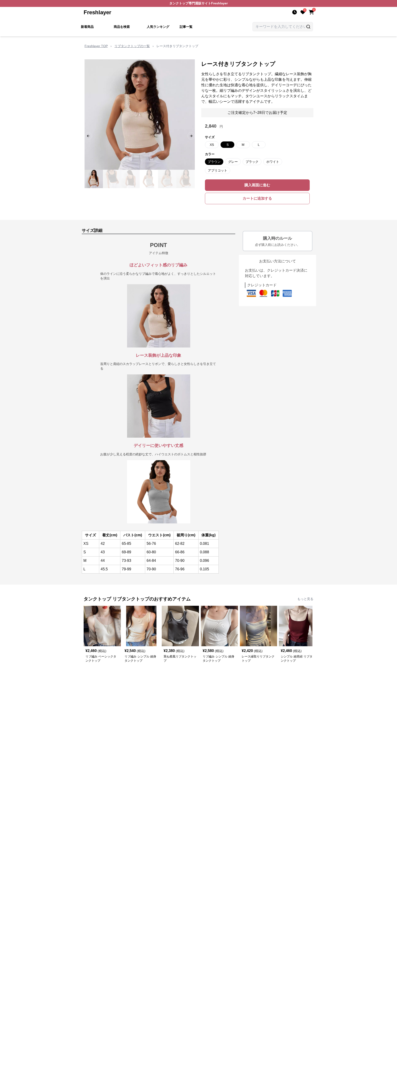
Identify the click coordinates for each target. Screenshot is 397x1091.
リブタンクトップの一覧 (132, 46)
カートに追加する (257, 198)
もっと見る (305, 599)
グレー (233, 162)
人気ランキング (158, 27)
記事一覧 (186, 27)
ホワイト (272, 162)
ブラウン (214, 162)
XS (212, 144)
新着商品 (87, 27)
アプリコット (217, 170)
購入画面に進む (257, 185)
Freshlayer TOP (96, 46)
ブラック (252, 162)
